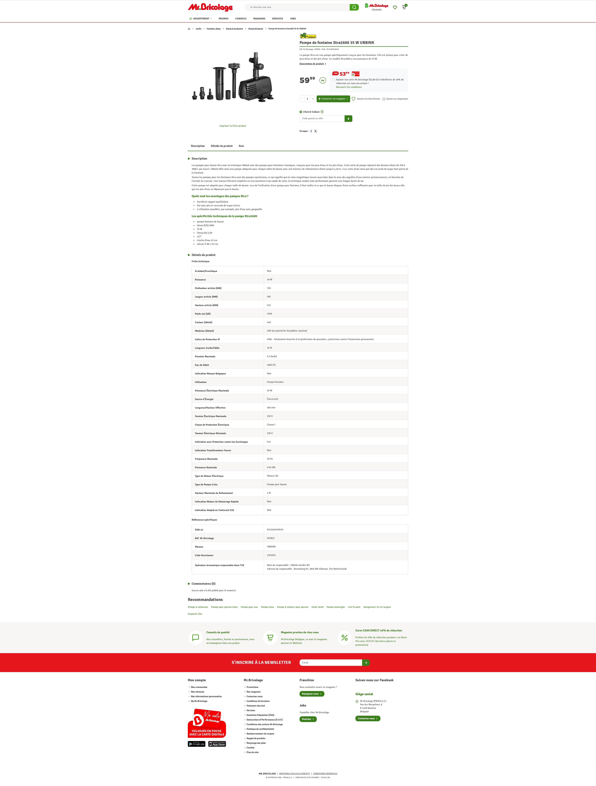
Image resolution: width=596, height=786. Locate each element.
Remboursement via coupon (260, 733)
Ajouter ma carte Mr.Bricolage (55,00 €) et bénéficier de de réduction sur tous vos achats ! (370, 81)
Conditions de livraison (258, 701)
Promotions (252, 687)
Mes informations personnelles (206, 696)
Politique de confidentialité (260, 729)
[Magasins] (270, 637)
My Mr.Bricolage (199, 701)
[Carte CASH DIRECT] (344, 637)
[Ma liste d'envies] (395, 7)
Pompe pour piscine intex (224, 607)
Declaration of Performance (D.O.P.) (264, 719)
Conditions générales (325, 773)
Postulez (306, 719)
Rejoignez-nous (310, 693)
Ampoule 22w (195, 613)
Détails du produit (222, 146)
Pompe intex (267, 607)
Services (250, 710)
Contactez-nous (254, 696)
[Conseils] (195, 637)
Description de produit (312, 63)
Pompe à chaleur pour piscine (292, 607)
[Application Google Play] (196, 744)
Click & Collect (311, 111)
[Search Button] (354, 7)
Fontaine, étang (214, 28)
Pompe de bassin (255, 28)
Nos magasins (253, 691)
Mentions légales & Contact (294, 773)
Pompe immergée (336, 607)
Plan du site (252, 752)
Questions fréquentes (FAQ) (260, 715)
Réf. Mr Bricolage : (307, 49)
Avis (241, 146)
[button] (404, 7)
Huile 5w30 (317, 607)
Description (198, 146)
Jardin (198, 28)
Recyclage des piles (256, 743)
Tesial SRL (325, 777)
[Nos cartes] (207, 721)
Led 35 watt (354, 607)
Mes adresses (197, 691)
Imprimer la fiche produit (232, 125)
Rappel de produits (255, 738)
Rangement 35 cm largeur (377, 607)
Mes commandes (199, 687)
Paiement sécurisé (255, 705)
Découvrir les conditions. (349, 87)
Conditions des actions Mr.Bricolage (264, 724)
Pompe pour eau (249, 607)
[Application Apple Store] (217, 744)
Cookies (250, 747)
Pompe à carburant (198, 607)
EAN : (324, 49)
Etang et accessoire (234, 28)
